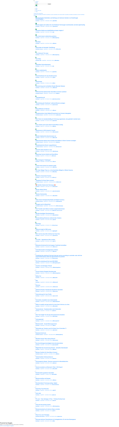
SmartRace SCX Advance (58, 14)
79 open (35, 13)
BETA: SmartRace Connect (48, 14)
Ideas (37, 1)
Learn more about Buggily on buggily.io (7, 425)
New (36, 5)
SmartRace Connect (76, 14)
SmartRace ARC (41, 14)
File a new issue (38, 10)
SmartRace (71, 14)
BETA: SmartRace (66, 14)
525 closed (39, 13)
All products (36, 14)
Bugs (37, 2)
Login (37, 6)
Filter (42, 13)
